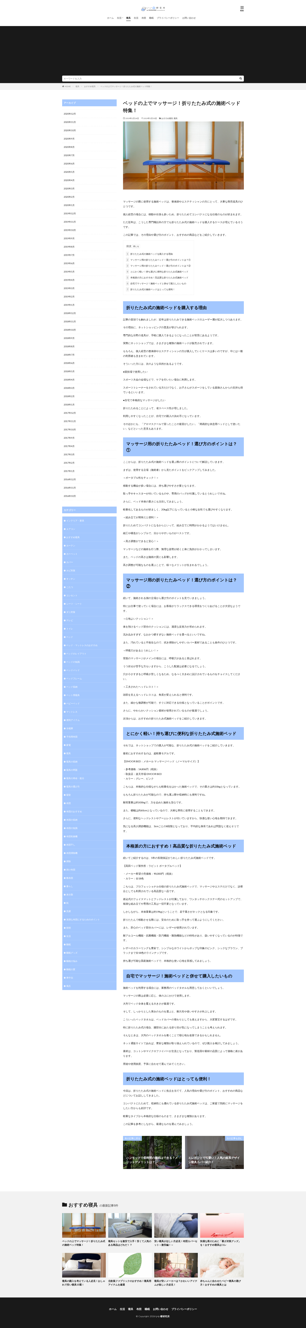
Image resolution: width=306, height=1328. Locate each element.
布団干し (70, 844)
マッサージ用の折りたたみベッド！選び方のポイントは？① (159, 259)
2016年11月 (70, 487)
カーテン (70, 545)
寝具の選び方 (73, 786)
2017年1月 (69, 471)
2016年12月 (70, 479)
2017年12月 (70, 413)
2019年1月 (69, 304)
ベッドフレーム (74, 678)
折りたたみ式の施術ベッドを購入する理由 (150, 253)
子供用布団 (71, 736)
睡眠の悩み (71, 961)
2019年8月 (69, 246)
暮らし (69, 886)
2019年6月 (69, 263)
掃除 (68, 861)
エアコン (70, 529)
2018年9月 (69, 338)
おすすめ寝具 (90, 86)
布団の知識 (71, 828)
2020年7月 (69, 155)
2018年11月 (70, 321)
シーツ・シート (74, 603)
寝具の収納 (71, 761)
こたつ (69, 587)
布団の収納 (71, 819)
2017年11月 (70, 421)
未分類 (69, 894)
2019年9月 (69, 238)
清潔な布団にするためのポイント (83, 919)
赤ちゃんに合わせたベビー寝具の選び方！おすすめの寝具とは (220, 1282)
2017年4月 (69, 446)
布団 (144, 17)
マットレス (71, 711)
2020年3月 (69, 188)
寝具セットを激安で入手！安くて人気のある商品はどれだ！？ (129, 1243)
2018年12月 (70, 313)
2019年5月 (69, 271)
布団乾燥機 (71, 836)
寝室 (68, 794)
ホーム (110, 17)
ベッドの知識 (73, 661)
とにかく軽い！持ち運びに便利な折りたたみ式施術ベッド (157, 271)
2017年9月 (69, 437)
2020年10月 (70, 130)
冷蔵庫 (69, 728)
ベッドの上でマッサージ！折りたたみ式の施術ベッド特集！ (126, 86)
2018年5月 (69, 371)
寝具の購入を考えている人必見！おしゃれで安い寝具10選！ (83, 1282)
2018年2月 (69, 396)
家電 (68, 745)
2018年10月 (70, 329)
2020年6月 (69, 163)
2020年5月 (69, 172)
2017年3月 (69, 454)
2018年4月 (69, 379)
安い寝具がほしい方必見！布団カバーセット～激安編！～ (175, 1243)
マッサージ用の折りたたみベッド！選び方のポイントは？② (159, 265)
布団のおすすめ (74, 811)
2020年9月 (69, 138)
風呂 (68, 986)
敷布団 (69, 878)
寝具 (128, 17)
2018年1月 (69, 404)
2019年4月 (69, 280)
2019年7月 (69, 255)
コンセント (71, 595)
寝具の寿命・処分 (75, 778)
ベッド (69, 637)
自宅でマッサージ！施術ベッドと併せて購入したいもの (156, 283)
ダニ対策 (70, 612)
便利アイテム (73, 720)
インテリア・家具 (75, 520)
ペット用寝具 (73, 695)
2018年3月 (69, 388)
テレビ (69, 620)
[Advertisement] (153, 51)
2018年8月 (69, 346)
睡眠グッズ (71, 952)
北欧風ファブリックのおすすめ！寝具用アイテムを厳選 (129, 1282)
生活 (119, 17)
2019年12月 (70, 213)
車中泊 (69, 977)
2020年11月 (70, 122)
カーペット (71, 553)
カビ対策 (70, 570)
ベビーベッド (73, 703)
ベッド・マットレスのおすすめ (82, 645)
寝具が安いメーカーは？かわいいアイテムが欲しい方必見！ (175, 1282)
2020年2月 (69, 196)
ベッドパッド (73, 670)
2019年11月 (70, 221)
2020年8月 (69, 147)
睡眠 (151, 17)
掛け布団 (70, 869)
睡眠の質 (70, 969)
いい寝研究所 (163, 1316)
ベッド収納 (71, 686)
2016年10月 (70, 496)
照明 (68, 927)
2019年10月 (70, 230)
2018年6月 (69, 363)
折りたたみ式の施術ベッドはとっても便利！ (151, 289)
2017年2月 (69, 462)
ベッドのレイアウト (76, 653)
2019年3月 (69, 288)
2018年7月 (69, 354)
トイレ (69, 628)
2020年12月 (70, 113)
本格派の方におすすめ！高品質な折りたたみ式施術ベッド (157, 277)
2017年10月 (70, 429)
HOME (68, 86)
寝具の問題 (71, 770)
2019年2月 (69, 296)
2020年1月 (69, 205)
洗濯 (68, 911)
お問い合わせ (189, 17)
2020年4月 (69, 180)
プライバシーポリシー (168, 17)
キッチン (70, 578)
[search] (240, 79)
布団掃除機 (71, 853)
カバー (69, 562)
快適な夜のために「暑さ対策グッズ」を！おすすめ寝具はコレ (220, 1243)
